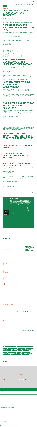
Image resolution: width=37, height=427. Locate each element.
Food (3, 270)
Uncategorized (4, 283)
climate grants (25, 346)
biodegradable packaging (8, 346)
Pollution (4, 279)
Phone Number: (2, 403)
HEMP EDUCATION (5, 272)
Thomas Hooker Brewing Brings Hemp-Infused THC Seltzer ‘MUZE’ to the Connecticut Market (29, 248)
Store (3, 381)
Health (18, 4)
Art (3, 346)
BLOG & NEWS (5, 263)
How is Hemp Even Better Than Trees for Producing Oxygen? (7, 248)
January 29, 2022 (4, 6)
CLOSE (1, 426)
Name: (1, 392)
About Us (4, 379)
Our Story (4, 380)
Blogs (3, 264)
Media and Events (5, 276)
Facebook (4, 363)
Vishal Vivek (4, 8)
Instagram (8, 363)
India (24, 353)
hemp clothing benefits (28, 349)
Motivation (4, 277)
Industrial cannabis (28, 353)
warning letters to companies (29, 128)
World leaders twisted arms (21, 66)
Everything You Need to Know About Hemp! (8, 186)
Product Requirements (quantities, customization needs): (7, 407)
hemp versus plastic (14, 353)
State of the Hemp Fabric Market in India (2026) (24, 311)
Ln (10, 226)
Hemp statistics (5, 353)
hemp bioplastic (16, 349)
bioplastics (14, 346)
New (3, 278)
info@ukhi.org (21, 374)
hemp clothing (21, 349)
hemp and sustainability (6, 349)
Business (4, 265)
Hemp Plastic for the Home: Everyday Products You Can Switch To (18, 250)
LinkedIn (12, 363)
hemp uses (9, 353)
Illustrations (20, 353)
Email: (1, 399)
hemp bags (12, 349)
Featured (4, 269)
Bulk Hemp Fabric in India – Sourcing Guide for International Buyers (28, 331)
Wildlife (4, 284)
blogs (18, 346)
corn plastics (30, 346)
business (21, 346)
